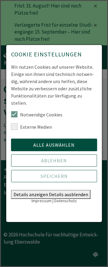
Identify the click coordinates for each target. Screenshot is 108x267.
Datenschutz (65, 200)
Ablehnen (54, 161)
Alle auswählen (54, 145)
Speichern (54, 176)
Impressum (42, 200)
